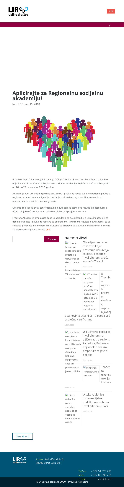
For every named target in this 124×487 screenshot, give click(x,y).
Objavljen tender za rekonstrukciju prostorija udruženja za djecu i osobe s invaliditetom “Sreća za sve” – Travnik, (96, 251)
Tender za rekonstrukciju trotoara (106, 374)
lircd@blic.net (104, 479)
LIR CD (19, 104)
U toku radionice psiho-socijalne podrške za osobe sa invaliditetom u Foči (96, 400)
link (48, 229)
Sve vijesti (22, 436)
